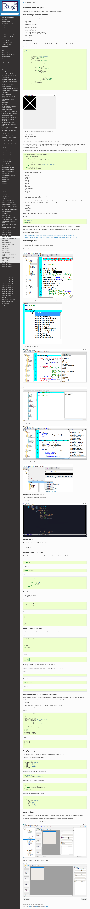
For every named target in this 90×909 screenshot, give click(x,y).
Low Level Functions (6, 215)
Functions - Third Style (6, 44)
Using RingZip (4, 183)
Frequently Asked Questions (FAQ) (8, 299)
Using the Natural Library (7, 86)
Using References (5, 213)
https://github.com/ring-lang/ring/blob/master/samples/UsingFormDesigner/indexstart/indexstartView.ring (49, 235)
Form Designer (5, 262)
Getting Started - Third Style (7, 27)
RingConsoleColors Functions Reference (10, 189)
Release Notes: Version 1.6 (7, 268)
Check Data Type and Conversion (8, 54)
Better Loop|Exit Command (7, 248)
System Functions (5, 60)
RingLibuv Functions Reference (8, 200)
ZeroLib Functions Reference (7, 159)
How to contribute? (5, 303)
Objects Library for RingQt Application (9, 113)
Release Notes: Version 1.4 (7, 264)
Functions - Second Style (7, 42)
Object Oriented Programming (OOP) (9, 75)
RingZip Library (5, 260)
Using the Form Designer (7, 109)
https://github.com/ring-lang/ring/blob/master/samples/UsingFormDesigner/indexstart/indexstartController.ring (51, 237)
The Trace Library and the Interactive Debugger (9, 97)
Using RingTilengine (5, 147)
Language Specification (6, 305)
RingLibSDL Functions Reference (8, 196)
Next (83, 899)
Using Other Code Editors (7, 297)
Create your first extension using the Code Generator (9, 228)
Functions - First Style (6, 40)
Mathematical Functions (6, 56)
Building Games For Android (7, 133)
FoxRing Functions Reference (7, 161)
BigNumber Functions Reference (8, 163)
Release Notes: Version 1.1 (7, 232)
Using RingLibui (5, 181)
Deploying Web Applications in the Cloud (9, 125)
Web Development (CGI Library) (8, 122)
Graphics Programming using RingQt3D (9, 111)
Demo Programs (5, 64)
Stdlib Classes (4, 104)
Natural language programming (8, 84)
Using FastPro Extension (6, 211)
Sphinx (29, 906)
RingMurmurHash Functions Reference (9, 187)
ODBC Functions (5, 65)
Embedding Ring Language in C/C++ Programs (9, 222)
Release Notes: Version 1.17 (7, 289)
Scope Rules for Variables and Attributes (10, 88)
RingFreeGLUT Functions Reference (9, 202)
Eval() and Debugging (6, 62)
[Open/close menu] (0, 236)
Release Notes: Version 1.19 (7, 293)
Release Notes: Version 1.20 (7, 295)
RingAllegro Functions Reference (8, 192)
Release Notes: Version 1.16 (7, 287)
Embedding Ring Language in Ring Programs (8, 100)
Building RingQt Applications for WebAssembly (8, 120)
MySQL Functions (5, 67)
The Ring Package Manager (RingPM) (9, 157)
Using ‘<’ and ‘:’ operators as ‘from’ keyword (9, 255)
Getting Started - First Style (7, 23)
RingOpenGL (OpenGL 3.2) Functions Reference (9, 207)
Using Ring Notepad (6, 21)
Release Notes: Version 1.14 (7, 283)
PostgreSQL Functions (6, 71)
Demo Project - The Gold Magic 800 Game (9, 144)
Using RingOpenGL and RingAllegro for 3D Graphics (9, 141)
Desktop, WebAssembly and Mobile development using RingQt (9, 107)
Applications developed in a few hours (9, 17)
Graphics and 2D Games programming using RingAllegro (9, 128)
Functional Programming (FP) (7, 77)
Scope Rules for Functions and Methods (10, 90)
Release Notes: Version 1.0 (7, 230)
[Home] (23, 2)
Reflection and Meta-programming (9, 79)
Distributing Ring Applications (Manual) (9, 152)
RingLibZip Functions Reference (8, 185)
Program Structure (5, 46)
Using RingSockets (5, 177)
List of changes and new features (9, 238)
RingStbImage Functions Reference (9, 204)
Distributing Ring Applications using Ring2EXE (9, 155)
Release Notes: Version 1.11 (7, 277)
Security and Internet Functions (8, 73)
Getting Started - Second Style (8, 25)
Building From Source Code (7, 301)
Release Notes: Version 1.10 (7, 275)
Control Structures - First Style (8, 32)
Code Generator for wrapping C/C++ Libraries (9, 225)
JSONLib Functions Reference (8, 167)
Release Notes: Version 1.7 (7, 270)
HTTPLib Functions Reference (8, 169)
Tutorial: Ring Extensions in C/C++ (8, 217)
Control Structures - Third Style (8, 36)
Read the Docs (47, 906)
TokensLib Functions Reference (8, 171)
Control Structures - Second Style (8, 34)
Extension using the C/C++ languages (9, 219)
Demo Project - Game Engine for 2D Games (9, 131)
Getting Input (4, 38)
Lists (2, 48)
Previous (27, 899)
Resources (4, 307)
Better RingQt (5, 240)
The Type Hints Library (6, 94)
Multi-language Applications (7, 115)
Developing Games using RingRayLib (9, 135)
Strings (3, 50)
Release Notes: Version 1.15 (7, 285)
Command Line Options (6, 150)
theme (36, 906)
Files (2, 58)
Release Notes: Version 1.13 (7, 281)
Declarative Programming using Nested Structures (9, 82)
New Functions (5, 250)
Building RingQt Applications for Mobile (10, 117)
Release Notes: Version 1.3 (7, 236)
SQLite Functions (5, 69)
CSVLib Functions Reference (7, 165)
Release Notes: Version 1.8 (7, 272)
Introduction (4, 19)
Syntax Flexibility (5, 92)
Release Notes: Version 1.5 (7, 266)
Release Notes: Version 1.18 (7, 291)
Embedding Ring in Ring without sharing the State (8, 258)
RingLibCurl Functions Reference (8, 175)
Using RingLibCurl (5, 173)
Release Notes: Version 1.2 (7, 234)
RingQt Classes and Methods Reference (10, 209)
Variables (3, 29)
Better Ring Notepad (6, 242)
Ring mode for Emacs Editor (8, 244)
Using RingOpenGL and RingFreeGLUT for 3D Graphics (9, 138)
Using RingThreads (5, 179)
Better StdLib (5, 246)
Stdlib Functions (5, 102)
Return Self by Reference (7, 252)
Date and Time (5, 52)
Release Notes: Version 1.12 (7, 279)
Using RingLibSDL (5, 194)
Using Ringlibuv (5, 198)
